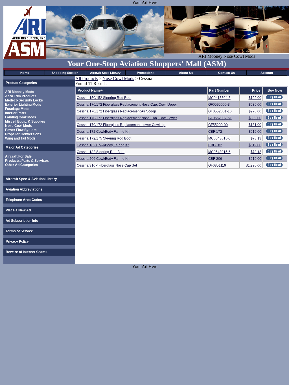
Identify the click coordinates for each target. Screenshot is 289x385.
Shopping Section (65, 72)
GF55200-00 (218, 125)
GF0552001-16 (220, 111)
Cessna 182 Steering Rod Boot (100, 152)
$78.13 (256, 138)
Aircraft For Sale (18, 156)
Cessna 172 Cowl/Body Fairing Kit (103, 132)
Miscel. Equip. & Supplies (25, 121)
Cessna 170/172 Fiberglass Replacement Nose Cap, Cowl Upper (127, 105)
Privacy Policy (17, 242)
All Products (86, 78)
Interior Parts (15, 113)
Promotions (145, 72)
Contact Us (226, 72)
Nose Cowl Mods (18, 126)
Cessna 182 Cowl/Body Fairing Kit (103, 145)
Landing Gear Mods (20, 117)
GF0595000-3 (219, 105)
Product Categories (21, 83)
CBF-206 (215, 159)
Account (266, 72)
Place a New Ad (18, 210)
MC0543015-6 (219, 138)
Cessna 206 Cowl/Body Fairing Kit (103, 159)
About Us (186, 72)
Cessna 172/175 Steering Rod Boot (104, 138)
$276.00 (255, 111)
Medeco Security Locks (24, 100)
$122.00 (255, 98)
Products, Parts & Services (27, 161)
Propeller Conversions (23, 134)
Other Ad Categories (21, 165)
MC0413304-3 (219, 98)
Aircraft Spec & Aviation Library (31, 179)
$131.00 (255, 125)
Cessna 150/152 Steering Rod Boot (104, 98)
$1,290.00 (253, 165)
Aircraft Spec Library (105, 72)
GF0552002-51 (220, 118)
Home (24, 72)
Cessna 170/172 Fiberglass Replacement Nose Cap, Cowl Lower (127, 118)
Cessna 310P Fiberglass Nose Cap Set (107, 165)
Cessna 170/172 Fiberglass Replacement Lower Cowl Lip (121, 125)
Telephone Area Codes (24, 200)
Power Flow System (21, 130)
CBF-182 (215, 145)
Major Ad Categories (22, 147)
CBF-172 (215, 132)
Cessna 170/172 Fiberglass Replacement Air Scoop (116, 111)
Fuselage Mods (17, 109)
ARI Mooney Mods (19, 92)
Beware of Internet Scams (26, 252)
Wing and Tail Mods (20, 138)
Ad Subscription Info (22, 221)
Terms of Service (19, 231)
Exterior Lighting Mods (23, 105)
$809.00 (255, 118)
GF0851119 (217, 165)
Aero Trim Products (20, 96)
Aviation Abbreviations (24, 189)
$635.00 (255, 105)
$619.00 (255, 132)
